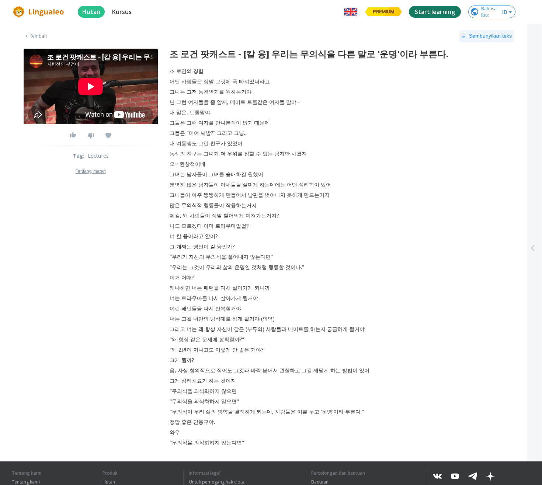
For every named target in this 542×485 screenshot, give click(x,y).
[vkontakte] (437, 476)
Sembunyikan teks (490, 36)
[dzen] (490, 476)
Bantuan (320, 482)
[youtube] (455, 476)
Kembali (38, 36)
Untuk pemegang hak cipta (216, 482)
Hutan (109, 482)
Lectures (98, 155)
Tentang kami (26, 482)
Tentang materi (91, 171)
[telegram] (473, 476)
